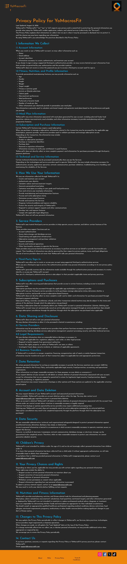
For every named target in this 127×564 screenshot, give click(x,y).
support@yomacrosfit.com (25, 398)
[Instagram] (100, 554)
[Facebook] (105, 554)
